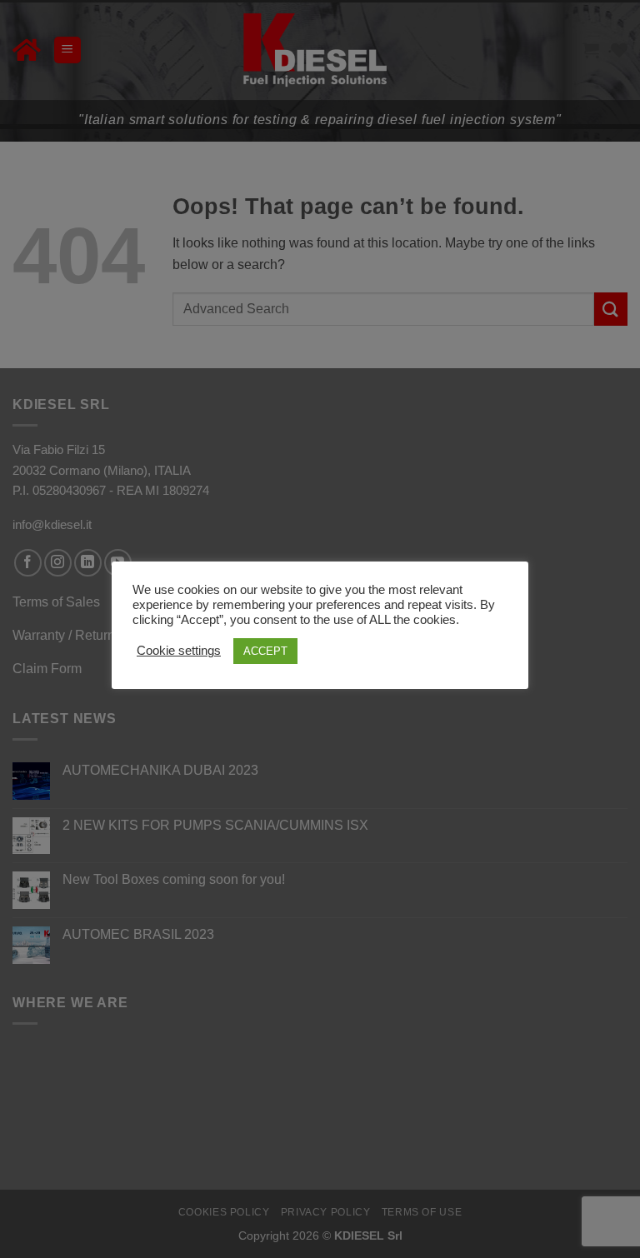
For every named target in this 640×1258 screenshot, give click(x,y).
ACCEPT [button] (265, 651)
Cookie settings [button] (179, 650)
